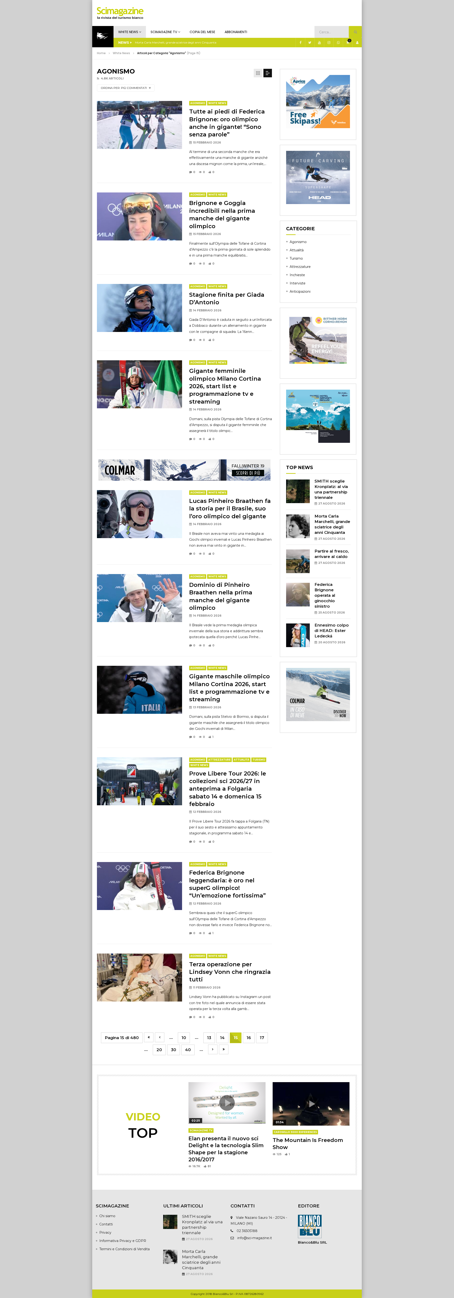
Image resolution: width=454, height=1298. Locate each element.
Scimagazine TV (164, 32)
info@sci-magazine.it (254, 1238)
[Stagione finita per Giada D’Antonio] (139, 308)
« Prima (148, 1037)
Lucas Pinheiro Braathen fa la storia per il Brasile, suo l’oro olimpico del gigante (230, 508)
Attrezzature (219, 759)
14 (222, 1037)
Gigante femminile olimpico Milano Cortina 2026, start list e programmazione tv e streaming (225, 386)
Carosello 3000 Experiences (295, 1132)
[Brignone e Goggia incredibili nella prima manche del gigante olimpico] (139, 216)
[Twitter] (309, 42)
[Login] (357, 42)
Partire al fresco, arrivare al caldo (157, 42)
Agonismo (197, 103)
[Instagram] (328, 42)
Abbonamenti (236, 32)
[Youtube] (319, 42)
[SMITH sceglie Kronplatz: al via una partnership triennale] (298, 491)
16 (249, 1037)
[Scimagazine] (120, 13)
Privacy (105, 1232)
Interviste (298, 283)
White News (128, 32)
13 (209, 1037)
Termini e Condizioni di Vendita (124, 1249)
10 (184, 1037)
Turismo (259, 759)
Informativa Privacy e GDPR (122, 1241)
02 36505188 (247, 1231)
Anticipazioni (300, 291)
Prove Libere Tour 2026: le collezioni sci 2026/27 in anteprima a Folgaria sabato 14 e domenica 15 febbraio (227, 789)
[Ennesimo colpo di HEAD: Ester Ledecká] (298, 635)
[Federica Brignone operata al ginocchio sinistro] (298, 594)
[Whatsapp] (338, 42)
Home (101, 53)
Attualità (241, 759)
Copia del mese (202, 32)
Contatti (106, 1224)
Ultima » (223, 1049)
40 (188, 1049)
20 (159, 1049)
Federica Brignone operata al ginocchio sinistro (324, 595)
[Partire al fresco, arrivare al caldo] (298, 561)
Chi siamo (107, 1216)
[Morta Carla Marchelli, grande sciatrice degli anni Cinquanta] (298, 526)
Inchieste (297, 275)
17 (262, 1037)
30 (173, 1049)
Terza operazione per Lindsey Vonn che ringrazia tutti (230, 972)
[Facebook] (300, 42)
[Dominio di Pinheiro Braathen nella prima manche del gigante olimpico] (139, 598)
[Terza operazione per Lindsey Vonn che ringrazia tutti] (139, 978)
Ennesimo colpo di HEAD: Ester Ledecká (331, 630)
